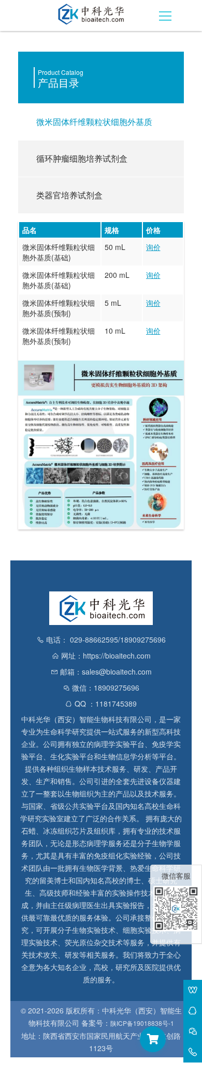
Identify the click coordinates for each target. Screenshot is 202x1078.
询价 (153, 247)
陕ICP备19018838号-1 (142, 1023)
